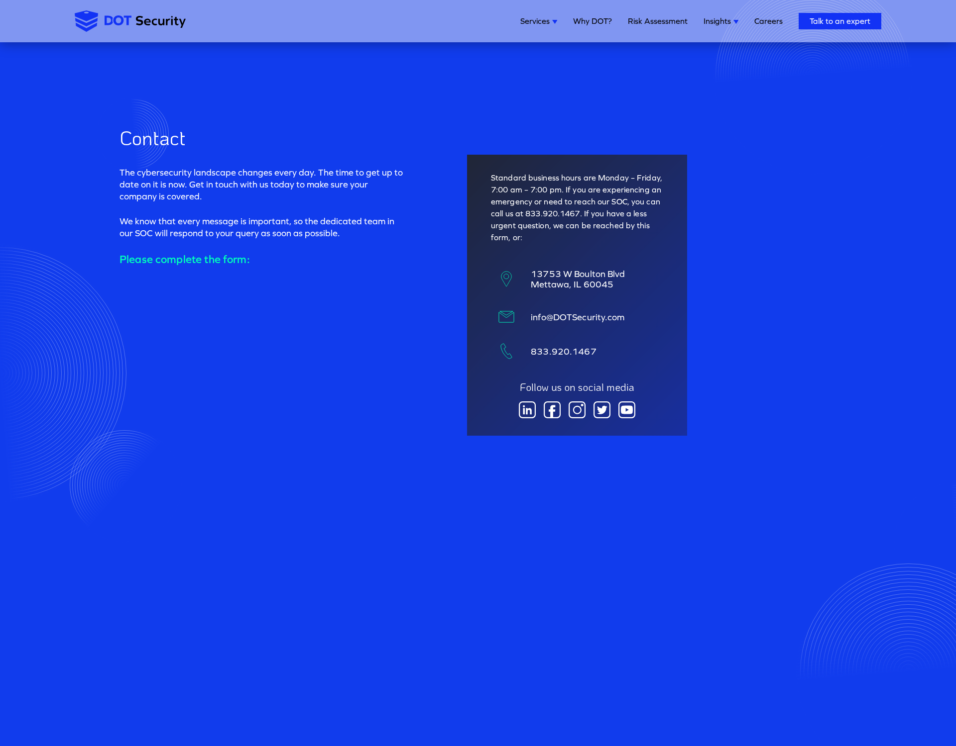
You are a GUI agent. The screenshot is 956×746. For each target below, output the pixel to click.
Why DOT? (592, 20)
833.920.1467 (563, 351)
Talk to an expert (840, 20)
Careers (768, 20)
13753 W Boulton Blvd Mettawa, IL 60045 (578, 279)
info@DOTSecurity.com (577, 317)
